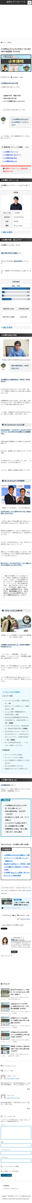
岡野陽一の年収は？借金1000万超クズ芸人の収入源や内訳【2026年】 (20, 1048)
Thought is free (25, 1198)
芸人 (10, 42)
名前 (2, 1142)
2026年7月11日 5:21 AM (13, 1098)
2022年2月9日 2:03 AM (12, 1078)
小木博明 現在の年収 (10, 158)
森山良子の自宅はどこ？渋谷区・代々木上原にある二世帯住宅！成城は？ (19, 992)
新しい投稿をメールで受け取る (10, 1171)
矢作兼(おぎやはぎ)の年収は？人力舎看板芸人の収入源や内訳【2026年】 (19, 1034)
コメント (3, 1124)
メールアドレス (5, 1150)
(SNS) (14, 952)
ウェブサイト (4, 1157)
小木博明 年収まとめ (10, 161)
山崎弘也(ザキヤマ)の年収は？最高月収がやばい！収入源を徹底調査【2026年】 (19, 1006)
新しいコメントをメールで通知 (10, 1166)
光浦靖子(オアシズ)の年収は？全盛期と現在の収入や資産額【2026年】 (19, 1020)
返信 (28, 1089)
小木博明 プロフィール (10, 152)
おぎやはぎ (15, 77)
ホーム (4, 42)
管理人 (28, 919)
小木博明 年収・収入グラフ (12, 155)
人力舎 (21, 77)
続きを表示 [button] (7, 232)
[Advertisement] (16, 22)
